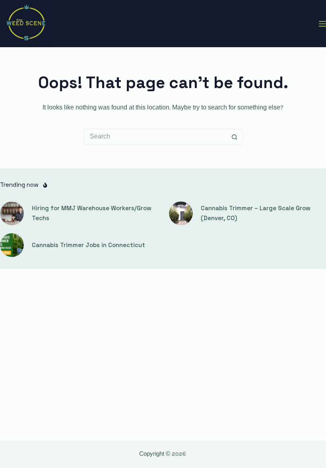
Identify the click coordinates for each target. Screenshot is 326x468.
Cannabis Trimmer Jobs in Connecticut (88, 245)
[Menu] (322, 23)
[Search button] (235, 137)
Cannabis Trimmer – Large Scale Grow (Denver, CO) (255, 213)
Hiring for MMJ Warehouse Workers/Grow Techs (91, 213)
